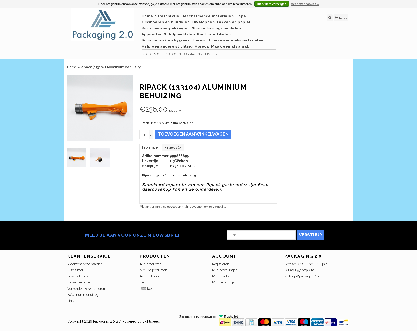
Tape (241, 16)
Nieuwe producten (153, 270)
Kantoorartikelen (214, 34)
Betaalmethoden (79, 282)
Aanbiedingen (150, 276)
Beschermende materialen (207, 16)
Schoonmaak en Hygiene (166, 40)
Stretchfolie (167, 16)
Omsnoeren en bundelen (166, 22)
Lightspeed (151, 321)
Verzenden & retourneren (86, 288)
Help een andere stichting (167, 46)
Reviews (172, 147)
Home (147, 16)
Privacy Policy (77, 276)
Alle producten (150, 264)
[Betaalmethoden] (225, 322)
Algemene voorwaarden (85, 264)
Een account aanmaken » (182, 54)
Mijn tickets (220, 276)
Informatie (150, 147)
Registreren (220, 264)
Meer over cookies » (305, 4)
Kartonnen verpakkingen (166, 28)
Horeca (202, 46)
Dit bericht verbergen (271, 4)
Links (71, 301)
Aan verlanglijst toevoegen (162, 206)
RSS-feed (146, 288)
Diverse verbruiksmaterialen (235, 40)
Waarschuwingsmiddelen (216, 28)
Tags (143, 282)
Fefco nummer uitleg (82, 295)
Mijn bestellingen (224, 270)
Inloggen (149, 54)
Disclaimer (75, 270)
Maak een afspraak (230, 46)
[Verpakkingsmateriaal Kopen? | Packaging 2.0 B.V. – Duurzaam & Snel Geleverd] (102, 26)
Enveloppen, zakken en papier (221, 22)
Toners (198, 40)
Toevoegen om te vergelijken (208, 206)
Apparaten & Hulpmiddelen (168, 34)
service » (210, 54)
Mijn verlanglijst (224, 282)
